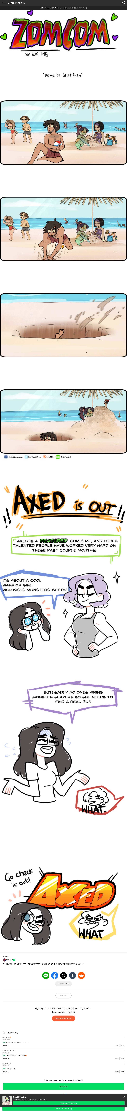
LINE (45, 975)
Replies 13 (6, 1045)
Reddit (81, 975)
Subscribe (64, 983)
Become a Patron (63, 1018)
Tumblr (72, 975)
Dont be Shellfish (16, 3)
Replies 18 (6, 1058)
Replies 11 (6, 1071)
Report (63, 995)
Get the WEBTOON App (68, 1103)
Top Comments (10, 1032)
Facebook (54, 975)
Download (63, 1086)
